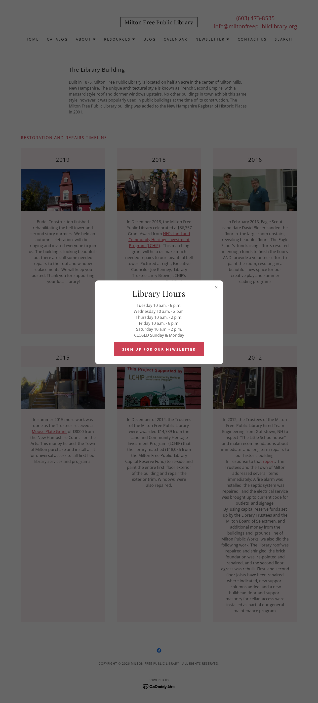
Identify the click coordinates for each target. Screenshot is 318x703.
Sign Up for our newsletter (159, 349)
